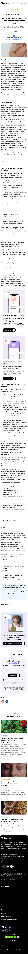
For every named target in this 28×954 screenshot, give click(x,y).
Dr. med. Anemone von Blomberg (14, 39)
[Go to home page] (5, 3)
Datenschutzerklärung (18, 689)
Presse (3, 899)
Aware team (14, 33)
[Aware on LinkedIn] (6, 701)
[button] (21, 3)
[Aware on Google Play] (6, 930)
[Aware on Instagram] (2, 701)
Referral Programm (5, 905)
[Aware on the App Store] (6, 926)
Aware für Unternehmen (6, 893)
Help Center (4, 902)
